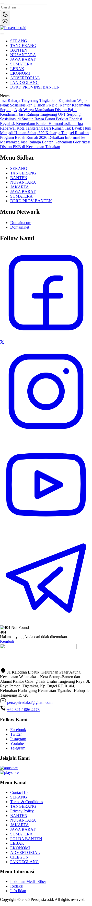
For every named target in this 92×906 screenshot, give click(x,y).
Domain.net (19, 227)
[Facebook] (46, 337)
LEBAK (17, 68)
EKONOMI (20, 73)
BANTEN (18, 50)
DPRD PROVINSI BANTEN (35, 87)
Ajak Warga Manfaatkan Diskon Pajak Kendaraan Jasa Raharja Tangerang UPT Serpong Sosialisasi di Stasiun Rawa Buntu (41, 114)
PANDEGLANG (24, 82)
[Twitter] (2, 342)
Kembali (7, 641)
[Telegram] (46, 623)
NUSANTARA (23, 55)
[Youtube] (46, 529)
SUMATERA (21, 64)
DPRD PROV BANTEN (31, 201)
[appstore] (9, 768)
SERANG (18, 41)
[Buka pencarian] (2, 3)
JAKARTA (19, 187)
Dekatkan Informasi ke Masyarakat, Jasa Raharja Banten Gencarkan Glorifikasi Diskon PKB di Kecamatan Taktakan (45, 142)
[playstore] (9, 772)
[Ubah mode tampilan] (5, 17)
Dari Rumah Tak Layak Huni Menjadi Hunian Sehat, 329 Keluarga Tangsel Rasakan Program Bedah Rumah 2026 (45, 133)
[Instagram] (46, 436)
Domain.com (20, 222)
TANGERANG (23, 45)
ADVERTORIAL (25, 78)
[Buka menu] (2, 33)
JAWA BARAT (23, 59)
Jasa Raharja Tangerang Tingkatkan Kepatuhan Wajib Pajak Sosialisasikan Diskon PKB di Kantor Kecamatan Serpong (45, 105)
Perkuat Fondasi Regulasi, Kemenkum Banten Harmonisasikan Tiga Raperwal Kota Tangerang (41, 123)
